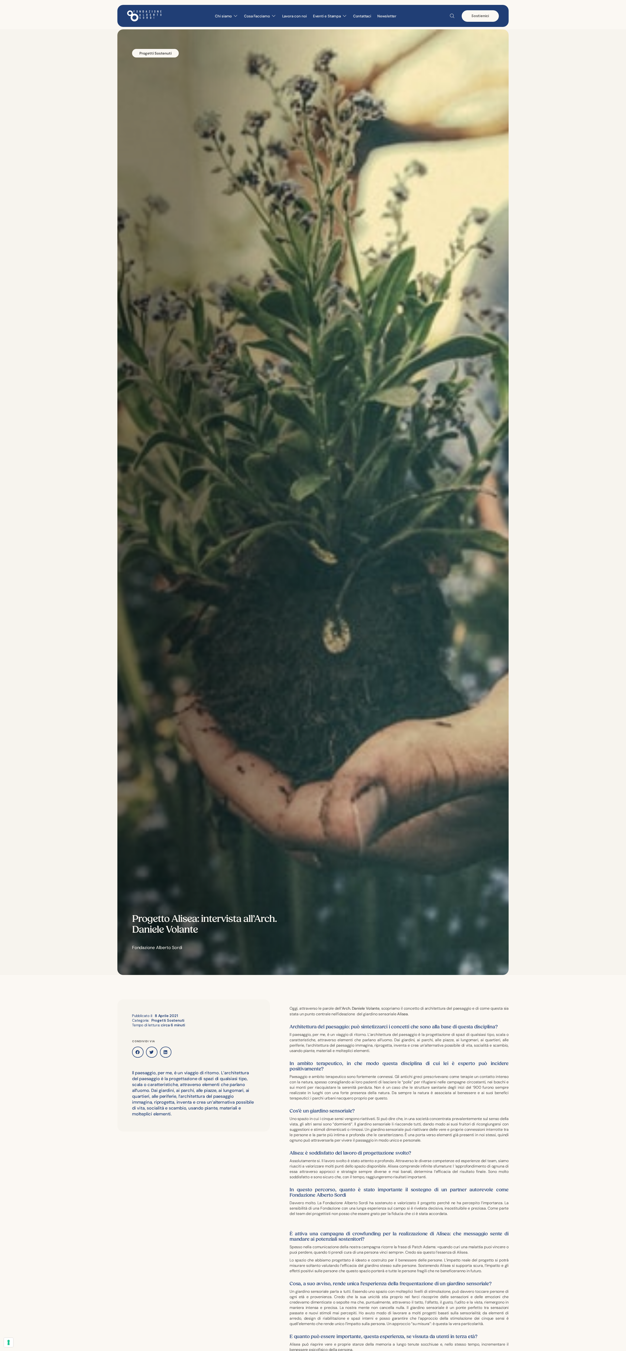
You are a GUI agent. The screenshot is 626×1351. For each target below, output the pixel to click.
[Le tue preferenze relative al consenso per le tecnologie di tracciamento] (8, 1342)
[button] (138, 1052)
